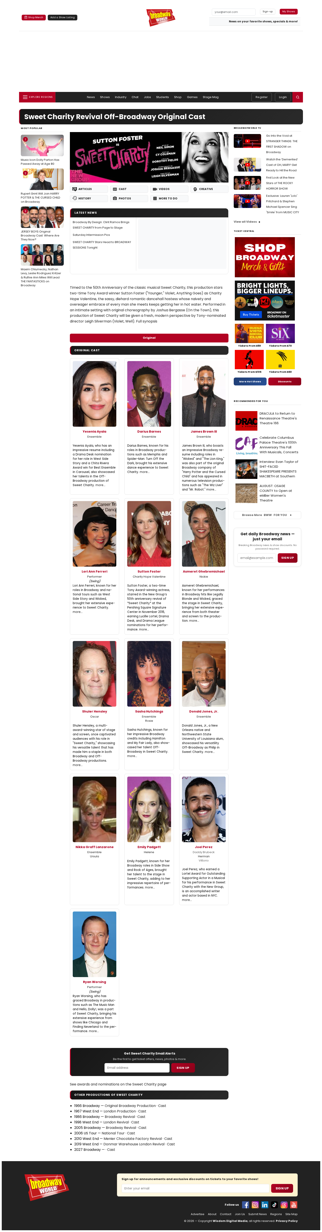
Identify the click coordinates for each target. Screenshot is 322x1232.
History (84, 198)
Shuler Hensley (94, 711)
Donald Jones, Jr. (203, 711)
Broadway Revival (120, 1116)
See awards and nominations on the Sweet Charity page (118, 1084)
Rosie (149, 721)
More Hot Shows (250, 381)
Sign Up (183, 1068)
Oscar (94, 716)
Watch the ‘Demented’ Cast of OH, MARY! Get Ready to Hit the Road (282, 164)
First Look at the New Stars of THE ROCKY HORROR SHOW (280, 183)
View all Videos (245, 222)
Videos (164, 189)
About (212, 1214)
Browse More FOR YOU (264, 515)
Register (262, 97)
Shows (105, 97)
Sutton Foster (149, 571)
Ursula (94, 856)
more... (100, 485)
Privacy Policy (287, 1221)
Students (162, 97)
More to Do (168, 198)
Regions (276, 1214)
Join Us (240, 1214)
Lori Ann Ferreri (94, 571)
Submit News (257, 1214)
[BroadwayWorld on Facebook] (245, 1205)
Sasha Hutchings (149, 711)
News (91, 97)
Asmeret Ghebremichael (204, 571)
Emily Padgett (149, 847)
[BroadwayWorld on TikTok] (274, 1205)
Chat (135, 97)
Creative (206, 189)
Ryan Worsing (94, 982)
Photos (125, 198)
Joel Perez (203, 847)
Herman (204, 856)
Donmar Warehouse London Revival (134, 1144)
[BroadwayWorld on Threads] (284, 1205)
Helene (149, 852)
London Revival (116, 1122)
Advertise (197, 1214)
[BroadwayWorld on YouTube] (294, 1205)
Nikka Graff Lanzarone (95, 847)
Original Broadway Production (130, 1105)
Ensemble (94, 437)
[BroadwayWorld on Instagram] (255, 1205)
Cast (123, 189)
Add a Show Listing (62, 17)
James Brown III (204, 431)
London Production (120, 1111)
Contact (225, 1214)
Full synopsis (146, 321)
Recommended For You (251, 401)
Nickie (204, 577)
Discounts (285, 381)
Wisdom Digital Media (230, 1221)
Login (283, 97)
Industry (120, 97)
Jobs (147, 97)
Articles (85, 189)
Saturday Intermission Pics (91, 235)
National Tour (113, 1133)
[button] (297, 97)
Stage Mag (211, 97)
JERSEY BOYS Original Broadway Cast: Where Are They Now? (40, 225)
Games (192, 97)
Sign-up (268, 11)
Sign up (287, 558)
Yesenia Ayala (94, 431)
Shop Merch (35, 17)
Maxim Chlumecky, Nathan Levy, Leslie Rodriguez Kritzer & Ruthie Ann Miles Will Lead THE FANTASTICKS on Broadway (41, 267)
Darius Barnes (149, 431)
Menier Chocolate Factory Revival (133, 1138)
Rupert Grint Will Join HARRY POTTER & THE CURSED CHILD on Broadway (40, 187)
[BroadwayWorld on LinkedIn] (265, 1205)
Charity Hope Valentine (149, 577)
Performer (94, 577)
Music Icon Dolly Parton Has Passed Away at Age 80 (40, 151)
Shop (178, 97)
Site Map (291, 1214)
